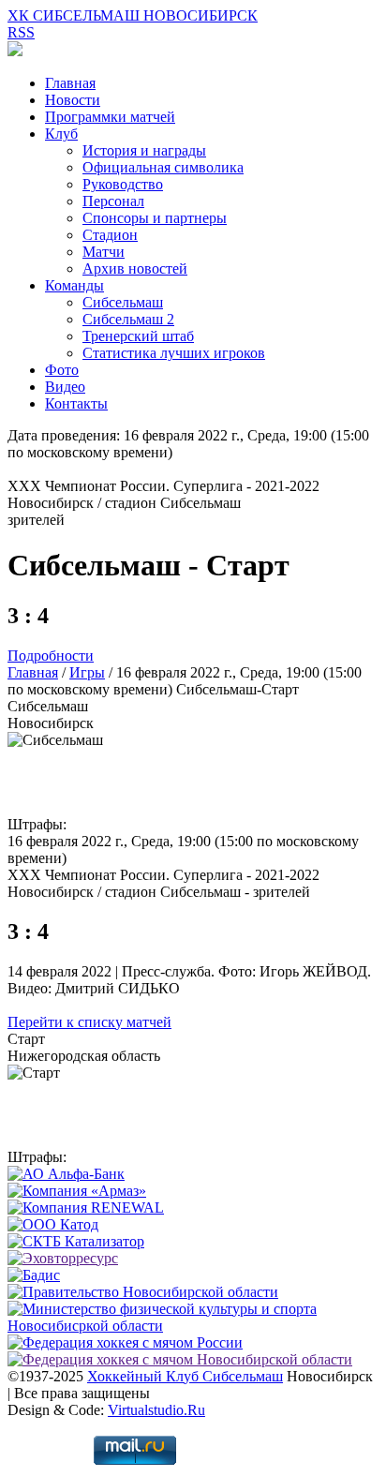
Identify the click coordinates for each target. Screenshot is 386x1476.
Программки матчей (110, 117)
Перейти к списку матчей (89, 1022)
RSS (21, 32)
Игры (87, 672)
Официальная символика (163, 167)
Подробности (50, 655)
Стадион (110, 235)
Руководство (122, 184)
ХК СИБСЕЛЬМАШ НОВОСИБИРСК (132, 15)
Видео (65, 387)
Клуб (61, 134)
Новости (72, 100)
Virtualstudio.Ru (156, 1410)
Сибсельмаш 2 (128, 319)
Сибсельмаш (122, 302)
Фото (62, 370)
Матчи (103, 252)
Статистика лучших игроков (173, 353)
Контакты (76, 403)
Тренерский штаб (138, 336)
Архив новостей (134, 268)
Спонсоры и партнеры (154, 218)
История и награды (144, 150)
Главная (70, 83)
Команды (74, 285)
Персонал (113, 201)
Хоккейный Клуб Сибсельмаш (185, 1376)
